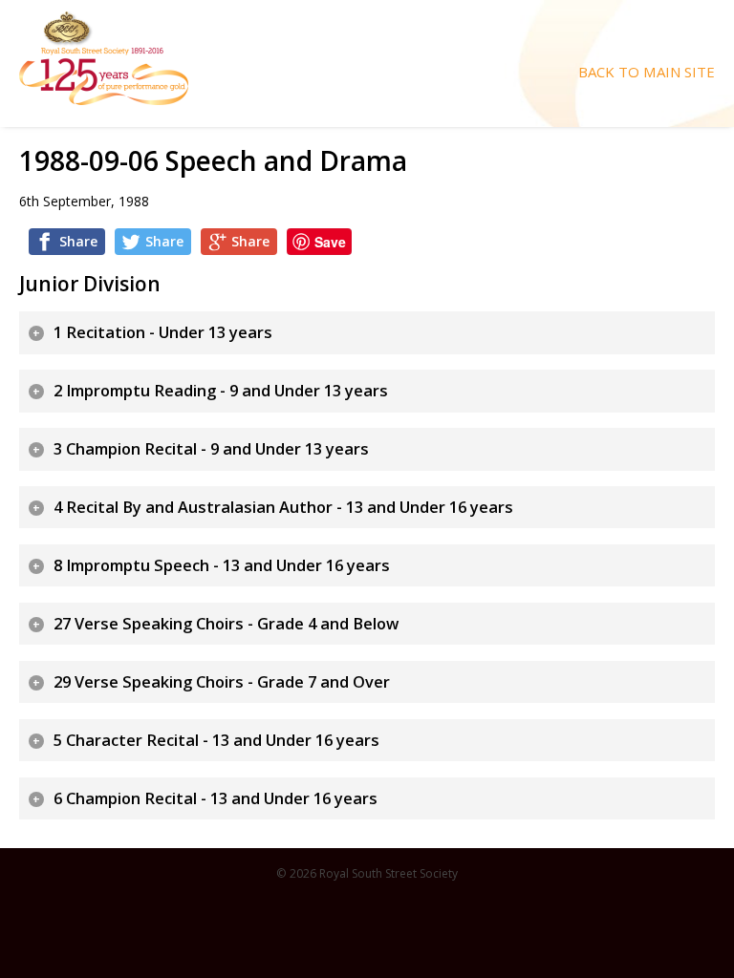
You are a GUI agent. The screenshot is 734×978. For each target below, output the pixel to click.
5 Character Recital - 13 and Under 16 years (216, 740)
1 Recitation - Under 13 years (163, 332)
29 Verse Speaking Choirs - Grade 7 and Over (222, 681)
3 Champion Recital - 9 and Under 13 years (211, 448)
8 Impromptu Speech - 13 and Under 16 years (222, 565)
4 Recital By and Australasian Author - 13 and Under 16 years (283, 507)
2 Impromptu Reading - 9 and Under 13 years (221, 390)
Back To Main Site (646, 72)
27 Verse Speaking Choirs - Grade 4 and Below (226, 623)
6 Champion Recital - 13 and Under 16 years (216, 798)
